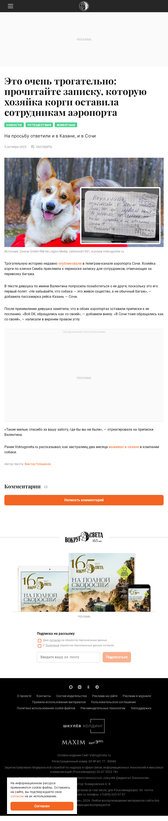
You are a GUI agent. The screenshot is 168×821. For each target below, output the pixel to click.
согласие (55, 640)
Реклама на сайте (104, 696)
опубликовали (70, 263)
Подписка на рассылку (56, 633)
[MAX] (71, 687)
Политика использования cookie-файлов (46, 708)
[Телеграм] (97, 687)
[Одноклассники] (88, 687)
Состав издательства (71, 696)
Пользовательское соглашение (113, 702)
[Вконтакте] (79, 687)
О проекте (24, 696)
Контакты (44, 696)
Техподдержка (141, 708)
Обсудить (44, 147)
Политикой (52, 645)
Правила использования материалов (59, 702)
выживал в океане (124, 447)
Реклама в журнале (137, 696)
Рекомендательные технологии (102, 708)
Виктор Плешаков (38, 464)
